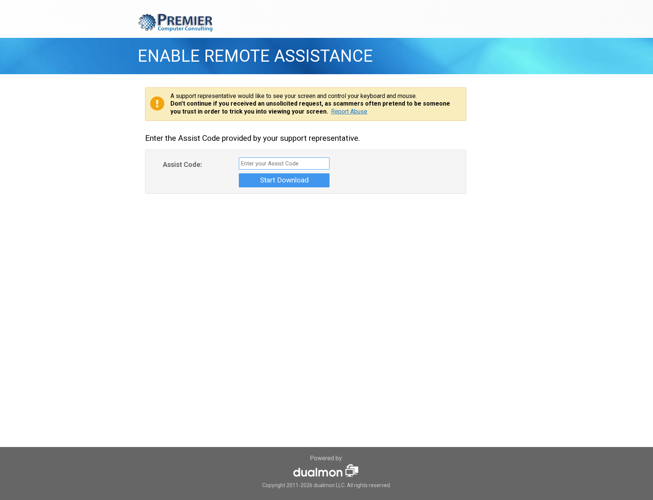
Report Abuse (349, 111)
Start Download (284, 180)
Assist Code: (182, 164)
